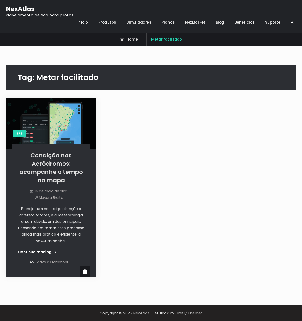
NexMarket (195, 22)
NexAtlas (20, 9)
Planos (168, 22)
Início (82, 22)
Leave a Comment (52, 261)
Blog (220, 22)
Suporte (273, 22)
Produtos (107, 22)
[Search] (292, 22)
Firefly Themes (189, 313)
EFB (19, 133)
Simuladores (139, 22)
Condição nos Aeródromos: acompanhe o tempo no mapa (51, 167)
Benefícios (245, 22)
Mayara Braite (51, 197)
